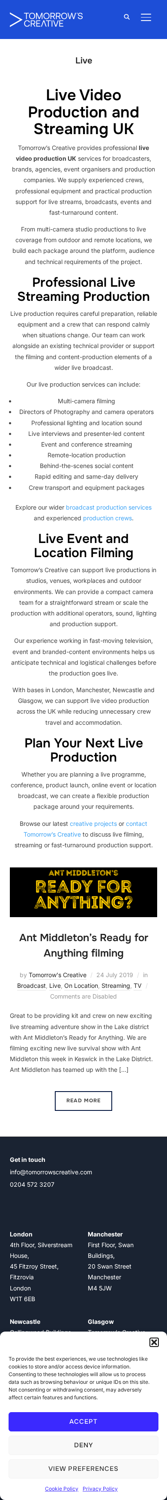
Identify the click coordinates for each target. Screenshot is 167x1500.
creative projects (93, 823)
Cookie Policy (61, 1488)
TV (138, 985)
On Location (81, 985)
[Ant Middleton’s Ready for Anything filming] (83, 872)
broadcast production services (109, 507)
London (21, 1234)
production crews (107, 518)
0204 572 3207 (32, 1184)
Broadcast (31, 985)
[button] (154, 1342)
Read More (83, 1100)
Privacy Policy (100, 1488)
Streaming (115, 985)
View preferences (83, 1468)
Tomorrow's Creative (57, 974)
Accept (83, 1421)
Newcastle (25, 1321)
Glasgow (101, 1321)
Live (55, 985)
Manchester (105, 1234)
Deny (83, 1445)
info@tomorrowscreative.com (51, 1172)
